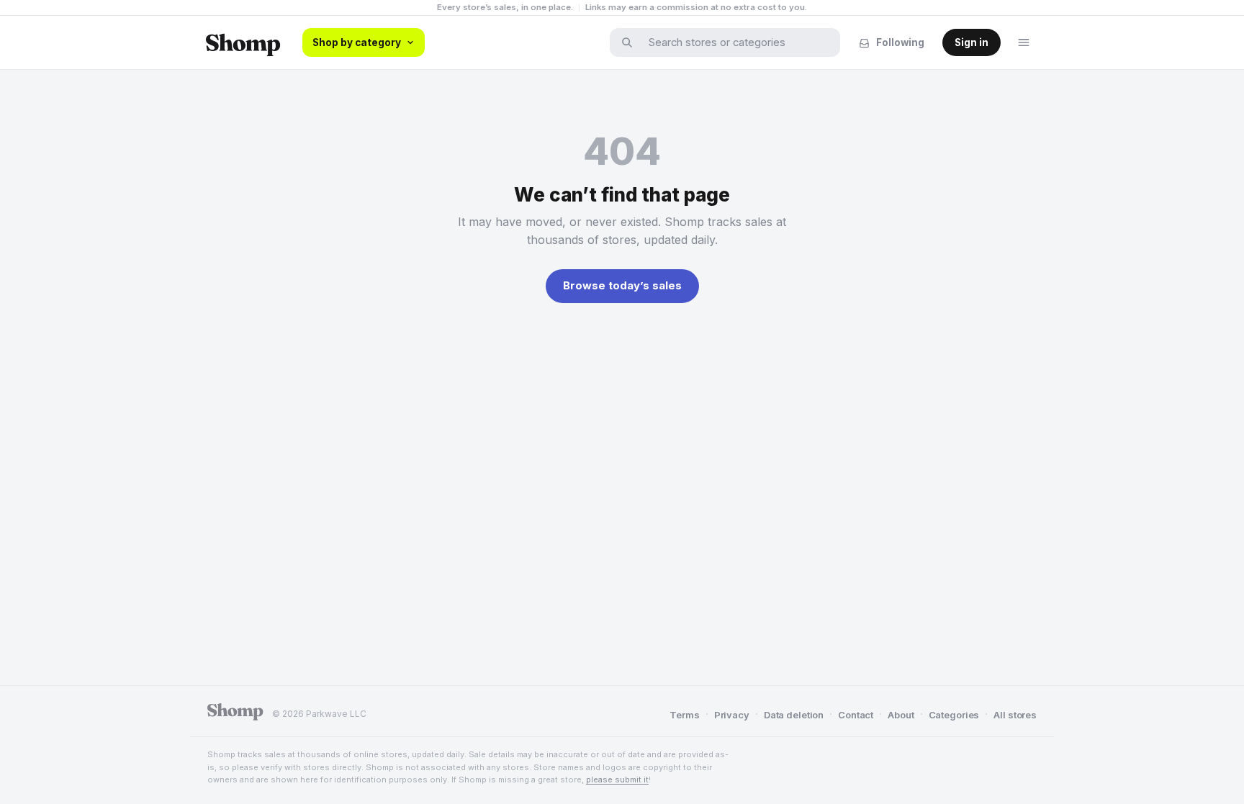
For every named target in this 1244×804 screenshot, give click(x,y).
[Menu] (1023, 42)
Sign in (971, 42)
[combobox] (734, 42)
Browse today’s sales (622, 285)
